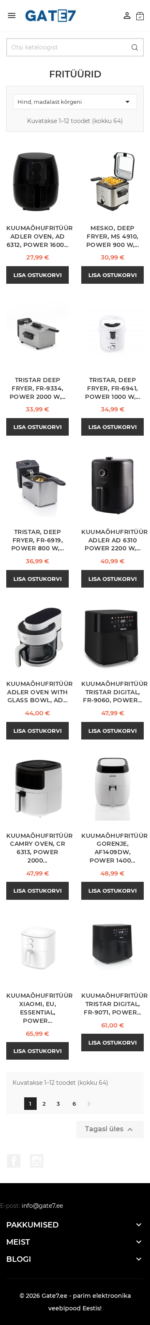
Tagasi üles (110, 1130)
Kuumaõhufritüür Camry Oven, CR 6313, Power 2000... (39, 848)
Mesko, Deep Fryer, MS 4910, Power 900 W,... (112, 236)
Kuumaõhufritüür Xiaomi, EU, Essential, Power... (39, 1008)
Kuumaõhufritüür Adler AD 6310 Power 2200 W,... (114, 540)
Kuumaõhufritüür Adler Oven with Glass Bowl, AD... (39, 692)
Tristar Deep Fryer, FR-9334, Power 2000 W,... (38, 388)
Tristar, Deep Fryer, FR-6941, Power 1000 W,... (112, 388)
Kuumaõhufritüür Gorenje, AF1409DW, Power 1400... (114, 848)
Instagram (36, 1161)
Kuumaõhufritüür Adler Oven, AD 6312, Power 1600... (39, 236)
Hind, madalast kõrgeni (75, 102)
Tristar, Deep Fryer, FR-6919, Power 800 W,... (37, 540)
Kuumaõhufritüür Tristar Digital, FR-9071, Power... (114, 1004)
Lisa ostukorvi (37, 275)
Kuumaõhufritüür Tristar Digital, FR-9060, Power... (114, 692)
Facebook (13, 1161)
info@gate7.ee (42, 1205)
